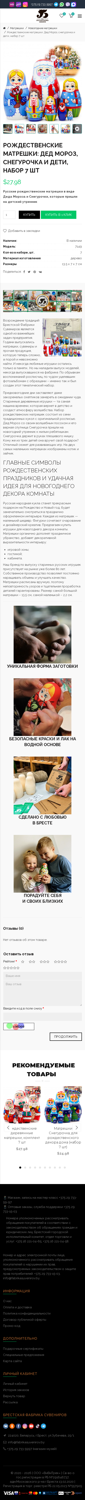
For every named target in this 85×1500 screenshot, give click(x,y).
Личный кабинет (15, 1384)
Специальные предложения (23, 1355)
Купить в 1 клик (58, 215)
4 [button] (35, 1168)
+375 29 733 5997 (42, 4)
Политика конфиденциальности (27, 1313)
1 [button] (20, 1168)
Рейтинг (9, 961)
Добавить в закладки (24, 231)
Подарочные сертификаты (23, 1349)
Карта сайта (12, 1361)
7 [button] (50, 1168)
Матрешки (17, 28)
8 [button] (55, 1168)
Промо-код (11, 1326)
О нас (7, 1301)
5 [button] (40, 1168)
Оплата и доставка (17, 1307)
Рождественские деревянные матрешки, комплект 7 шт (22, 1135)
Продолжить (65, 1037)
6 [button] (45, 1168)
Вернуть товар (14, 1396)
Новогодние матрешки (42, 28)
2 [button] (25, 1168)
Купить (29, 215)
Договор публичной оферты (24, 1320)
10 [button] (65, 1168)
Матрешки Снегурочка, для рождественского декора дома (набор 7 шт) (63, 1138)
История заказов (16, 1390)
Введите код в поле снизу (22, 1008)
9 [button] (60, 1168)
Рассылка (10, 1402)
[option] (8, 129)
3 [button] (30, 1168)
